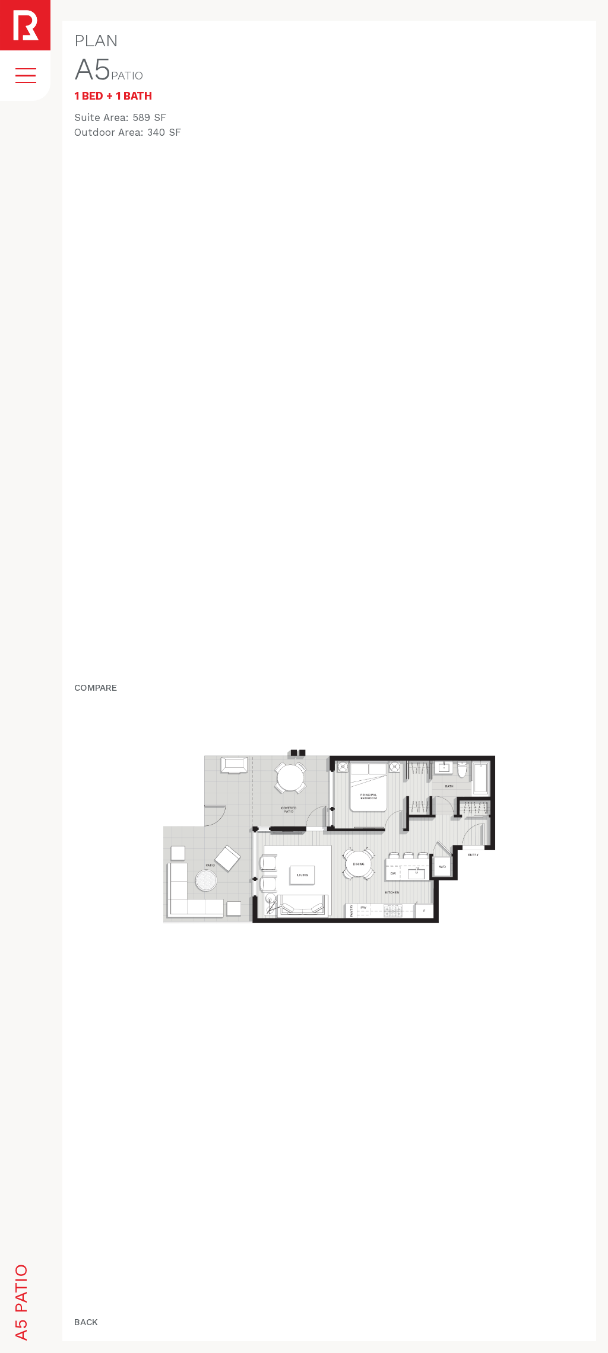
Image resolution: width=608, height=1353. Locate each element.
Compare (95, 687)
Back (86, 1322)
